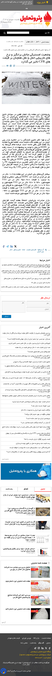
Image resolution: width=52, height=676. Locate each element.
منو (46, 33)
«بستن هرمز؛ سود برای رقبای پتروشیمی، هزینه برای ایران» (31, 402)
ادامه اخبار (5, 459)
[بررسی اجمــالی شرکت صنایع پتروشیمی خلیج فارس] (40, 600)
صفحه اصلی (45, 42)
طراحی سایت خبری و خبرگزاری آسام (19, 671)
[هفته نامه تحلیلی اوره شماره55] (40, 586)
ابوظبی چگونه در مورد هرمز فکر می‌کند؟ (37, 414)
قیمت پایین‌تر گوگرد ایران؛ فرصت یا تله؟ (37, 439)
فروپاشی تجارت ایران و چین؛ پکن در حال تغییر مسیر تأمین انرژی (29, 343)
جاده (23, 250)
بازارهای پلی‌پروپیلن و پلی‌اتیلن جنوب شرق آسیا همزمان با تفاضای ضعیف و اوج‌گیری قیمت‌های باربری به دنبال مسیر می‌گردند (26, 266)
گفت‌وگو (41, 643)
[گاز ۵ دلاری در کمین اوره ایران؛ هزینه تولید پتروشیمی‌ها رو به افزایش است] (43, 525)
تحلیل (43, 489)
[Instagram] (39, 648)
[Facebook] (49, 648)
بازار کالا (36, 638)
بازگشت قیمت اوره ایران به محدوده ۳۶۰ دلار (35, 410)
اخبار (37, 42)
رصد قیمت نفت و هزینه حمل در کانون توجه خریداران (33, 443)
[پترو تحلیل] (36, 19)
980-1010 (44, 191)
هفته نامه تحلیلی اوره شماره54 (18, 609)
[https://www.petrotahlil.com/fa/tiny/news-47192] (14, 66)
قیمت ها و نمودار (14, 638)
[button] (4, 33)
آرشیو (4, 622)
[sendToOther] (7, 66)
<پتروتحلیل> (26, 663)
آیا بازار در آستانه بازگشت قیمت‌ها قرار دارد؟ (35, 423)
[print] (11, 66)
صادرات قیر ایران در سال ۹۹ (40, 283)
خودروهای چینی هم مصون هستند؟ (39, 352)
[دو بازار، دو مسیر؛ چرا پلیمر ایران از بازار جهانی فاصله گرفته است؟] (43, 498)
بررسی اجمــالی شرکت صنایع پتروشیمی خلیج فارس (19, 596)
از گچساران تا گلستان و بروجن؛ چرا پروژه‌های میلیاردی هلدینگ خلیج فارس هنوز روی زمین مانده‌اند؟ (19, 510)
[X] (46, 648)
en (27, 9)
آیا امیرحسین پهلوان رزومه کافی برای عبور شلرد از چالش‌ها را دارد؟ (28, 452)
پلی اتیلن (40, 252)
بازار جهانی (29, 42)
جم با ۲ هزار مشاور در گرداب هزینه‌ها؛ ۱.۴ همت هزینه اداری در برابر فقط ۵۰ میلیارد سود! (19, 537)
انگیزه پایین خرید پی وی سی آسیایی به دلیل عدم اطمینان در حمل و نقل (27, 278)
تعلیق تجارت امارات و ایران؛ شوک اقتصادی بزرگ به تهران (31, 362)
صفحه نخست (46, 638)
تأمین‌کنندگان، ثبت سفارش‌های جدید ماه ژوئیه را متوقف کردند (30, 448)
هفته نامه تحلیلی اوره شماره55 (18, 581)
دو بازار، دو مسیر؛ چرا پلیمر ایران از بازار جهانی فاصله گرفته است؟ (28, 339)
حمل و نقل (17, 250)
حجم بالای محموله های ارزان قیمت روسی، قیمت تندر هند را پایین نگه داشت (25, 287)
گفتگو (26, 489)
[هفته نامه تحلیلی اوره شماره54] (40, 613)
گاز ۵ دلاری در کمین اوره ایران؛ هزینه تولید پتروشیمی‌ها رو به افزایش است (20, 523)
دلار (11, 250)
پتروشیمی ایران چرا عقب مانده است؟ (38, 418)
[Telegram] (35, 648)
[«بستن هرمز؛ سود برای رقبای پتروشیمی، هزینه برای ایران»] (43, 552)
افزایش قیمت (31, 250)
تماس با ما (24, 643)
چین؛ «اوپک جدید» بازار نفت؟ (40, 406)
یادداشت (9, 489)
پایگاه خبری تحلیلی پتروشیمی (40, 652)
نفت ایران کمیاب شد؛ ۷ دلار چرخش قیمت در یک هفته (32, 347)
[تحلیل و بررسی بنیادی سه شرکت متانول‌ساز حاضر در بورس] (40, 572)
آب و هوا (41, 250)
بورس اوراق (26, 638)
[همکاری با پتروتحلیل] (26, 471)
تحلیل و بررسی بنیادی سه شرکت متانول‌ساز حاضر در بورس (17, 568)
